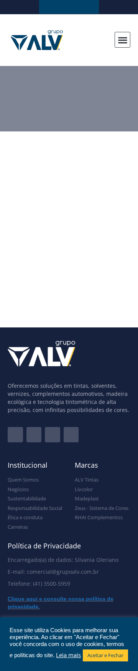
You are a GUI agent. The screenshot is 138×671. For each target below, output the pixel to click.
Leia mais (68, 654)
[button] (122, 40)
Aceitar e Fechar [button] (105, 655)
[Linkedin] (52, 434)
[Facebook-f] (15, 434)
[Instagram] (34, 434)
